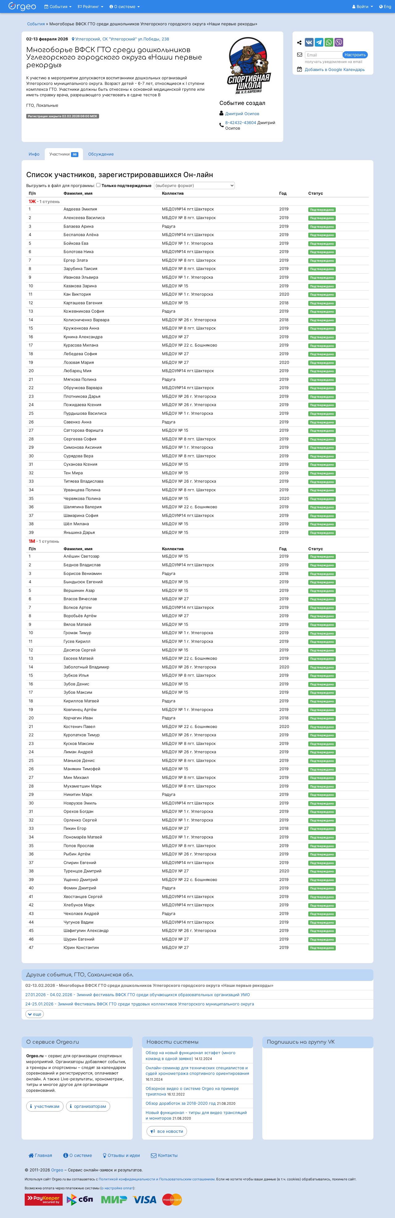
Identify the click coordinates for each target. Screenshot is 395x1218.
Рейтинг (91, 6)
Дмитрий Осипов (242, 113)
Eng (387, 6)
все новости (169, 1131)
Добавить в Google (335, 69)
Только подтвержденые (127, 185)
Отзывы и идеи (123, 1155)
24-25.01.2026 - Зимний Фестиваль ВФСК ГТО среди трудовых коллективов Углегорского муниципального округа (139, 1003)
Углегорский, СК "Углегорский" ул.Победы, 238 (121, 38)
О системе (125, 6)
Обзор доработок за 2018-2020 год (181, 1103)
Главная (43, 1155)
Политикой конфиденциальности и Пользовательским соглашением (156, 1179)
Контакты (167, 1155)
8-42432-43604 (240, 122)
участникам (46, 1106)
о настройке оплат (117, 1188)
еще (36, 1014)
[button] (362, 6)
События (58, 6)
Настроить (355, 54)
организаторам (89, 1106)
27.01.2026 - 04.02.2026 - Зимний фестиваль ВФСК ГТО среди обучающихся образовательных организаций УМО (137, 994)
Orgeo (57, 1169)
